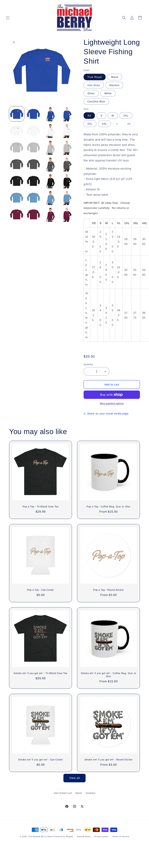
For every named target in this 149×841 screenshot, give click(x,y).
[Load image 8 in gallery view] (67, 130)
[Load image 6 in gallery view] (33, 130)
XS (89, 115)
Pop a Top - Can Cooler (40, 590)
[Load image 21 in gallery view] (16, 197)
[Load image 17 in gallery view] (16, 180)
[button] (8, 18)
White (108, 93)
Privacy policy (101, 836)
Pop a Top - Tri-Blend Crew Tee (41, 506)
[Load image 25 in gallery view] (16, 214)
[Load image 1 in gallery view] (16, 113)
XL (131, 124)
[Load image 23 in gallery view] (50, 197)
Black (114, 77)
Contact (90, 793)
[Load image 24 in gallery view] (67, 197)
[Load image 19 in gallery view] (50, 180)
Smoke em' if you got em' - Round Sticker (108, 759)
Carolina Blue (96, 101)
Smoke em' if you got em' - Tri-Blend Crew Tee (40, 673)
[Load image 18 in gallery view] (33, 180)
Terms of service (120, 836)
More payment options (112, 403)
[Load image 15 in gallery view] (50, 164)
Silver (91, 93)
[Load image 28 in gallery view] (67, 214)
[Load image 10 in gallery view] (33, 147)
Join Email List (63, 793)
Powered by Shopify (63, 836)
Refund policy (84, 836)
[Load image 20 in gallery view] (67, 180)
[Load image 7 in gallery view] (50, 130)
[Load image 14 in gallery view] (33, 164)
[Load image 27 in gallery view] (50, 214)
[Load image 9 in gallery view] (16, 147)
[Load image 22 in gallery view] (33, 197)
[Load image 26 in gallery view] (33, 214)
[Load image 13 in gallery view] (16, 164)
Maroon (114, 85)
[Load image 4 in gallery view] (67, 113)
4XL (104, 123)
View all (74, 777)
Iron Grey (93, 85)
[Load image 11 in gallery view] (50, 147)
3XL (89, 123)
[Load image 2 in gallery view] (33, 113)
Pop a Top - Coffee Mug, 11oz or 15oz (108, 506)
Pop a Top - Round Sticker (108, 590)
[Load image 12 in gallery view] (67, 147)
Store (78, 793)
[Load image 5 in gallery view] (16, 130)
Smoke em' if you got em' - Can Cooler (40, 759)
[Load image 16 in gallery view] (67, 164)
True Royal (94, 77)
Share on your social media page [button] (108, 413)
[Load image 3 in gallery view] (50, 113)
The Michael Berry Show (40, 836)
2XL (125, 115)
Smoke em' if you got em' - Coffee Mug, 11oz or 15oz (108, 675)
